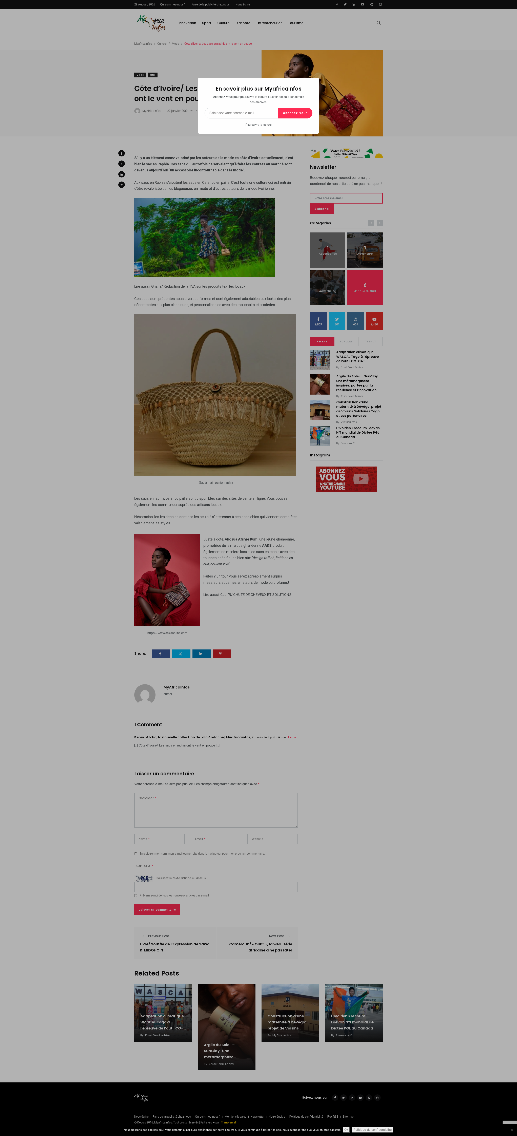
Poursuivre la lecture (259, 124)
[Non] (512, 1130)
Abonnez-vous (295, 113)
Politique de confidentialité (372, 1130)
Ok (346, 1130)
